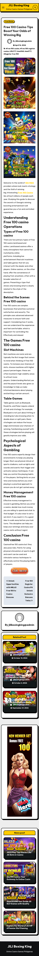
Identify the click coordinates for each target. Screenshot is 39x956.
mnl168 (21, 51)
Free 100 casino (13, 49)
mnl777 (28, 51)
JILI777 (13, 51)
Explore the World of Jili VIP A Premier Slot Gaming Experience (19, 928)
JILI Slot (22, 671)
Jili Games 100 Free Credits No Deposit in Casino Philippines (18, 677)
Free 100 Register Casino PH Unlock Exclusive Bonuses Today (28, 591)
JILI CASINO (11, 649)
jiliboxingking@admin (23, 41)
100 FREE (29, 183)
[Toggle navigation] (3, 7)
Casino (9, 645)
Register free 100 (12, 54)
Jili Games (12, 898)
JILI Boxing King (18, 5)
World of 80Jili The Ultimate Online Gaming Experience (19, 701)
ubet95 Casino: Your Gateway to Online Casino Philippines (19, 879)
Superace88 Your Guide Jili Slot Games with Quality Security (19, 903)
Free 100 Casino (25, 193)
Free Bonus (9, 21)
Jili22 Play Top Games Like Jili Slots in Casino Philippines (19, 854)
